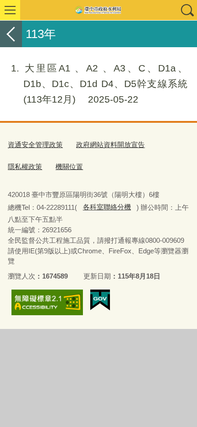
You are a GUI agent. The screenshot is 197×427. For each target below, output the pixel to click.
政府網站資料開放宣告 (110, 144)
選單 (10, 10)
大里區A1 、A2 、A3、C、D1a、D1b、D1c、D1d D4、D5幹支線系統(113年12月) (99, 83)
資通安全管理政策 (35, 144)
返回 (11, 34)
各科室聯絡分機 (107, 207)
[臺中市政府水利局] (98, 10)
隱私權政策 (25, 166)
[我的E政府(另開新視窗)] (100, 300)
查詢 (187, 10)
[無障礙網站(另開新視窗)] (47, 302)
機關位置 (69, 166)
